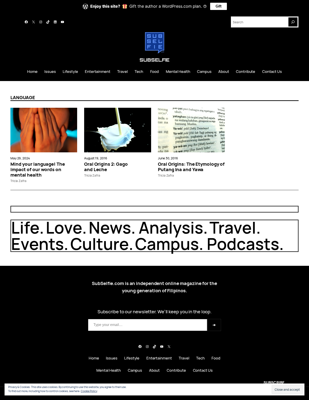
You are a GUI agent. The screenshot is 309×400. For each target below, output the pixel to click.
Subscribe (274, 382)
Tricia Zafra (18, 181)
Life (25, 227)
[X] (33, 22)
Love (64, 227)
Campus (167, 244)
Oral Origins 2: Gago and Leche (106, 166)
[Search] (292, 21)
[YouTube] (62, 22)
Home (32, 71)
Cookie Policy (89, 391)
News (110, 227)
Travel (232, 227)
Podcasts (243, 244)
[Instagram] (41, 22)
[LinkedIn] (55, 22)
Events (37, 244)
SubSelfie (154, 60)
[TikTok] (48, 22)
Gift (218, 6)
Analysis (171, 227)
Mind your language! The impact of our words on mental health (37, 169)
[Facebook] (26, 22)
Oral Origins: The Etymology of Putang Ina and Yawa (191, 166)
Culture (99, 244)
